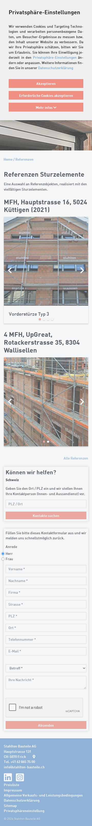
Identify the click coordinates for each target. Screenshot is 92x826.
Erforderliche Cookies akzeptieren (46, 95)
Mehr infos (44, 107)
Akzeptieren (46, 83)
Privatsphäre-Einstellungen (55, 57)
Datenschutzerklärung (55, 68)
